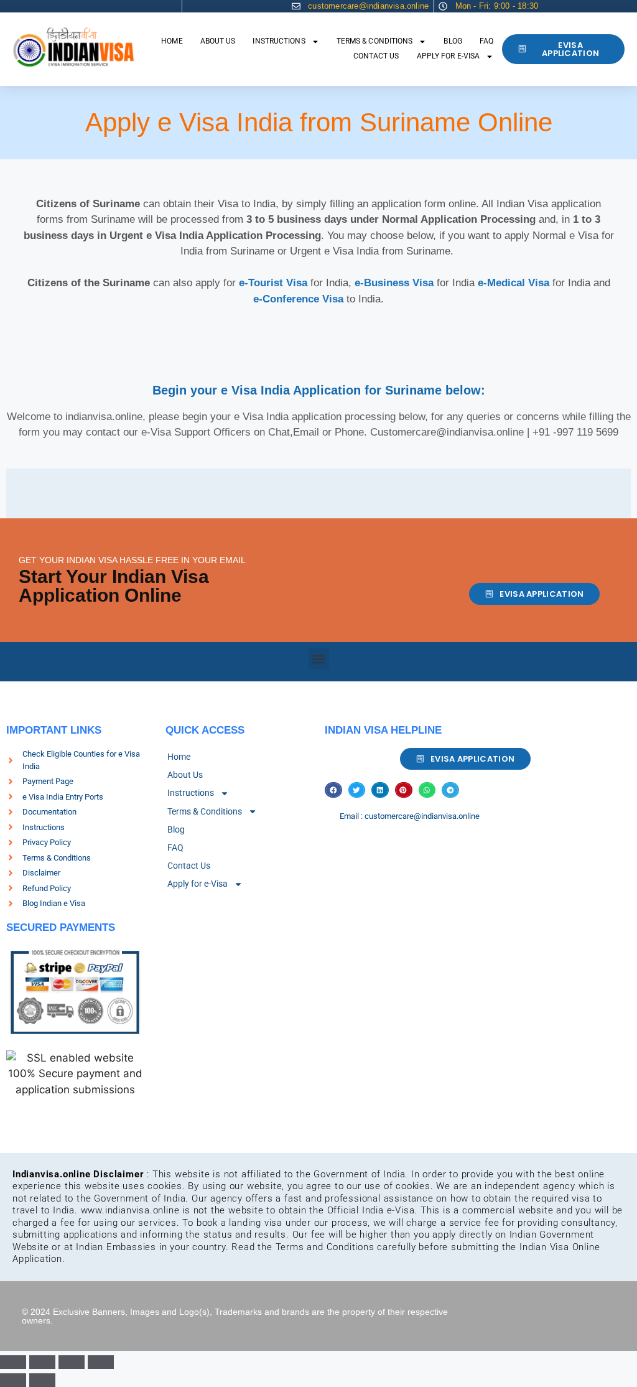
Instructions (279, 41)
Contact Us (376, 56)
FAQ (486, 41)
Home (171, 41)
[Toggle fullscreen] (42, 1362)
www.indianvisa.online (130, 1210)
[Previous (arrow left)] (13, 1380)
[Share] (71, 1362)
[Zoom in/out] (13, 1362)
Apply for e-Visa (448, 56)
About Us (218, 41)
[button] (319, 658)
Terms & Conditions (375, 41)
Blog (453, 41)
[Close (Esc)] (101, 1362)
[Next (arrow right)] (42, 1380)
